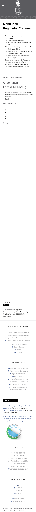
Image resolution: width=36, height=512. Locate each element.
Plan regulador (17, 309)
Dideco (19, 349)
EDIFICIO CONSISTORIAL (19, 458)
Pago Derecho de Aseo (18, 374)
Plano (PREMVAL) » (18, 314)
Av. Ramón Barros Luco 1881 (18, 461)
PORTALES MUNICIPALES (18, 344)
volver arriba (7, 316)
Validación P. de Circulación (19, 382)
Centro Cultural (19, 347)
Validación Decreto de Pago (19, 379)
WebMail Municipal (19, 501)
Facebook (19, 488)
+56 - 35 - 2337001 (19, 455)
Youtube (19, 493)
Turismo (19, 352)
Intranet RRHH (19, 498)
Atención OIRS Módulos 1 (18, 466)
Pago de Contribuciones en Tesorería (18, 338)
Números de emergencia (20, 408)
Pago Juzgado (19, 376)
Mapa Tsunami (11, 400)
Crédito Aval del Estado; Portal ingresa (18, 340)
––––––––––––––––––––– (18, 496)
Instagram (19, 490)
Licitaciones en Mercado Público (18, 335)
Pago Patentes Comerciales (19, 371)
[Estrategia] (18, 17)
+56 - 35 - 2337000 (19, 453)
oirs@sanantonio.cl (19, 464)
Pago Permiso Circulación (19, 368)
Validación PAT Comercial (19, 384)
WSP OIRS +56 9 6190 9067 (18, 469)
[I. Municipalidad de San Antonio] (18, 4)
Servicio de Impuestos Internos (19, 332)
